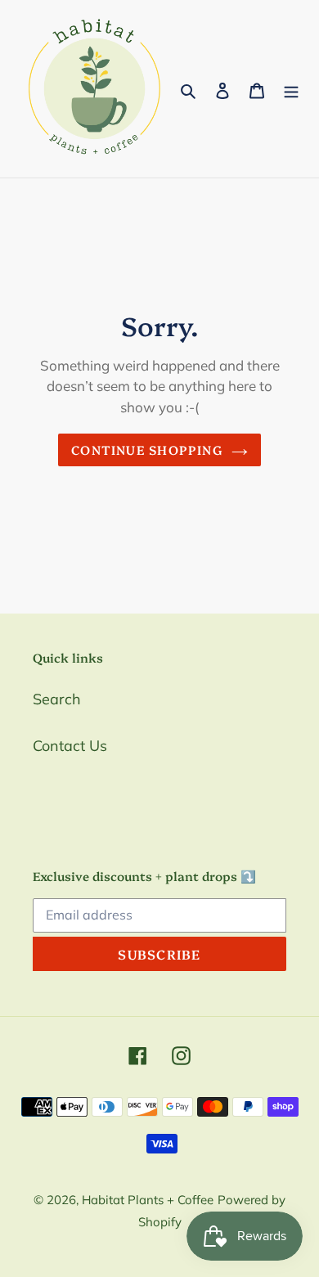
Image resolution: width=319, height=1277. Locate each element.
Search (57, 699)
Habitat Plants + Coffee (147, 1199)
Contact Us (70, 745)
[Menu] (291, 89)
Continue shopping (147, 449)
